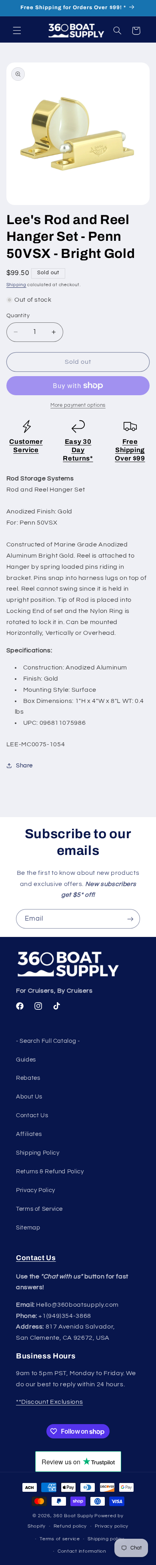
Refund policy (70, 1526)
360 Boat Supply (73, 1516)
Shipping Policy (37, 1153)
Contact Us (32, 1115)
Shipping (16, 285)
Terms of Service (39, 1209)
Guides (26, 1060)
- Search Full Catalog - (48, 1041)
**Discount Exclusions (49, 1402)
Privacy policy (111, 1526)
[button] (17, 30)
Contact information (82, 1551)
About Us (29, 1097)
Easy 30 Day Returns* (78, 450)
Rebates (28, 1078)
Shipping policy (106, 1539)
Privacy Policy (35, 1190)
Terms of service (60, 1539)
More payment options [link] (78, 405)
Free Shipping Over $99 (130, 450)
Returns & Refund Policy (50, 1172)
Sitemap (28, 1228)
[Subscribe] (130, 919)
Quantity (18, 315)
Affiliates (29, 1134)
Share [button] (24, 766)
